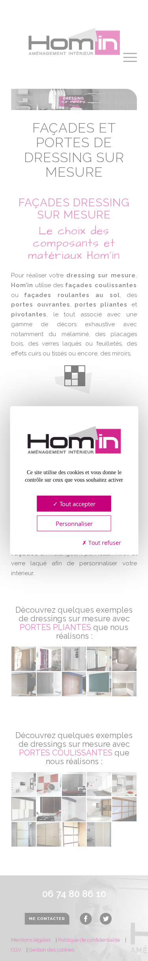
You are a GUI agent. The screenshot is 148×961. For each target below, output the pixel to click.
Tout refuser (104, 542)
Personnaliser (74, 523)
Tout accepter (77, 503)
